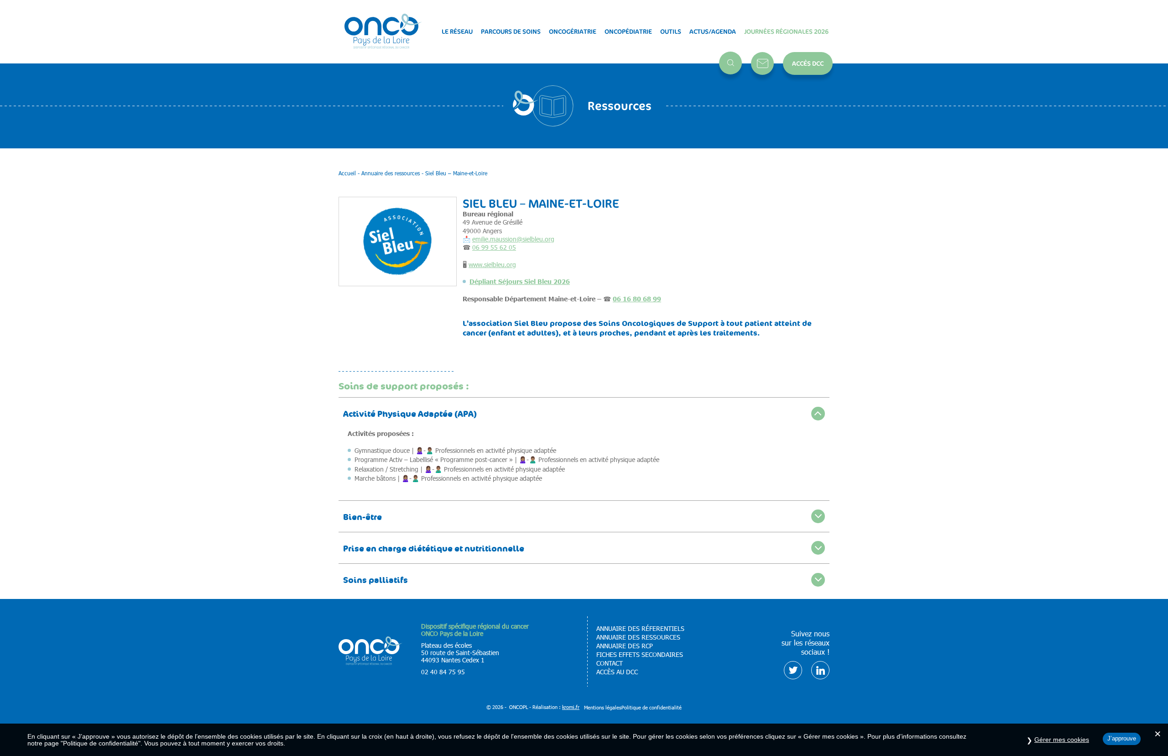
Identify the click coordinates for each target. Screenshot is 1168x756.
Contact (762, 63)
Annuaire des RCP (624, 646)
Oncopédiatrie (628, 31)
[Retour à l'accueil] (383, 32)
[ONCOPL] (370, 663)
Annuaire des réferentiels (640, 628)
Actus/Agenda (712, 31)
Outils (670, 31)
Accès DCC (808, 63)
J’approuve (1121, 738)
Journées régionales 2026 (786, 31)
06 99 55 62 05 (494, 247)
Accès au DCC (617, 672)
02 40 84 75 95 (443, 672)
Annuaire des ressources (638, 637)
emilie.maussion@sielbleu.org (513, 239)
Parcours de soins (511, 31)
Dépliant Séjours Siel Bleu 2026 (519, 281)
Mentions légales (602, 707)
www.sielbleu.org (492, 264)
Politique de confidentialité (651, 707)
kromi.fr (570, 707)
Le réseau (457, 31)
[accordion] (584, 413)
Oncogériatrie (572, 31)
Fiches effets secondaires (639, 654)
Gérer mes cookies (1061, 739)
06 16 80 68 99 (637, 298)
